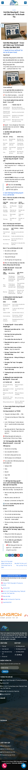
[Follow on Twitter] (19, 655)
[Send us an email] (21, 655)
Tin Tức (14, 10)
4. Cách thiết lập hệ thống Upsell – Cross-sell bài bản (13, 194)
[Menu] (2, 2)
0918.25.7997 (6, 588)
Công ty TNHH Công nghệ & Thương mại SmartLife (14, 680)
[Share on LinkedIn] (21, 555)
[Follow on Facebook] (15, 655)
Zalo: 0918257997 (5, 694)
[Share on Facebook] (9, 555)
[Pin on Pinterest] (18, 555)
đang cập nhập (6, 596)
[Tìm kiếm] (25, 2)
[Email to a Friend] (15, 555)
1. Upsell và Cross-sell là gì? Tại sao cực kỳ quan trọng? (13, 51)
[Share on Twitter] (12, 555)
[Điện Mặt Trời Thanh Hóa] (14, 2)
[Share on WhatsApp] (6, 555)
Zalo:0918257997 (7, 602)
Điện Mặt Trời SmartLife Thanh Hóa (11, 599)
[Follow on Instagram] (17, 655)
